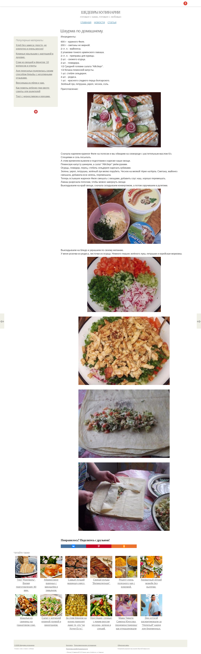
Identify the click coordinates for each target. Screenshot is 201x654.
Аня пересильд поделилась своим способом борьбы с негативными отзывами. (34, 74)
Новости (99, 22)
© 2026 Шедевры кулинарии (24, 645)
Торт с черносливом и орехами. (33, 96)
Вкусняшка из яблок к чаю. (30, 83)
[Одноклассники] (124, 546)
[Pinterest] (98, 546)
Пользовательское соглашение (85, 645)
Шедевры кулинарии (100, 12)
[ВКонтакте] (73, 546)
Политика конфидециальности (77, 649)
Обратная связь (123, 645)
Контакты (69, 645)
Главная (85, 22)
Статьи (112, 22)
